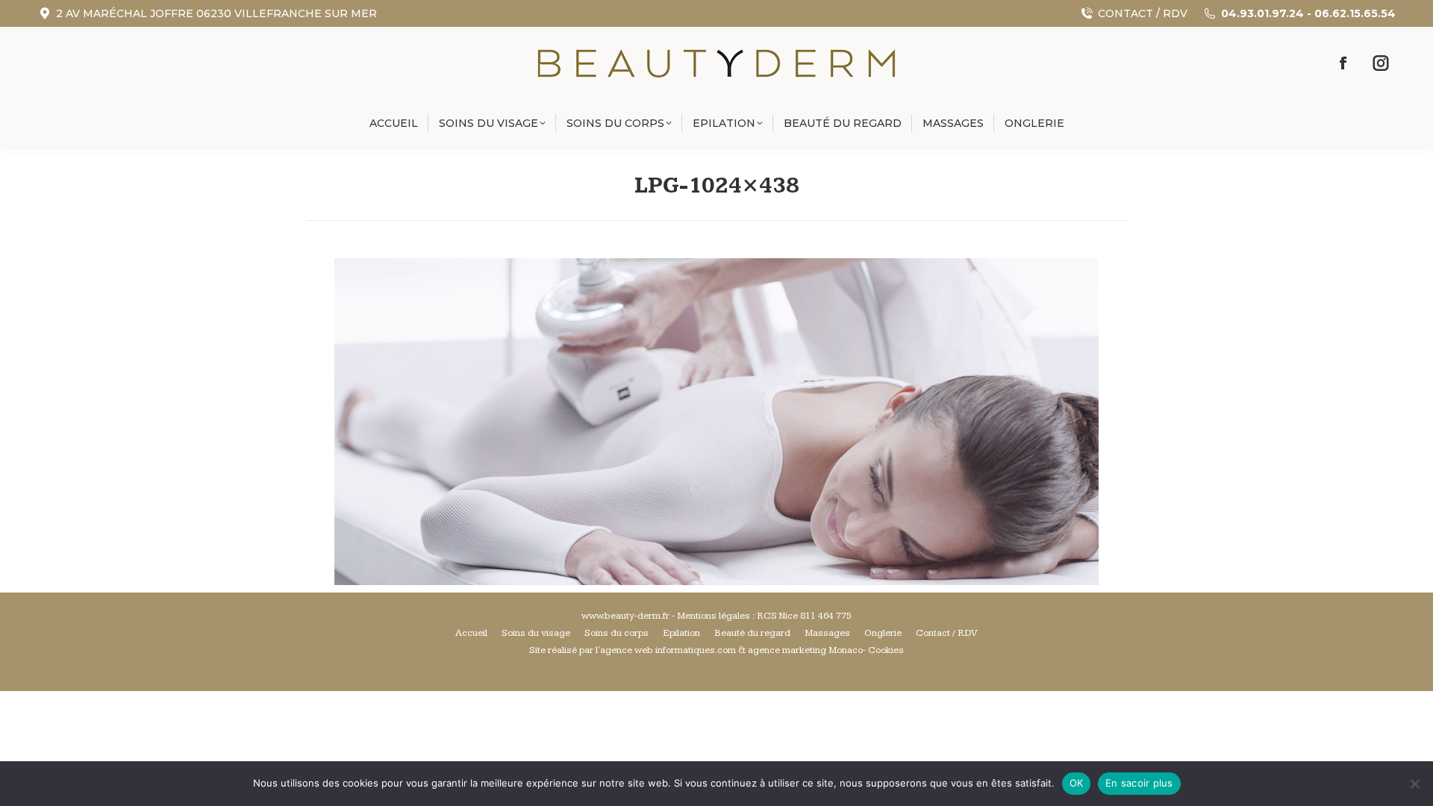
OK (1077, 783)
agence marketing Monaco (805, 650)
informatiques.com (695, 650)
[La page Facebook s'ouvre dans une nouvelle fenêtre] (1343, 63)
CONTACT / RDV (1142, 13)
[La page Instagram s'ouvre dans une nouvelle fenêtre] (1381, 63)
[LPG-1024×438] (716, 421)
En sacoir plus (1139, 783)
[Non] (1414, 783)
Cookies (886, 650)
